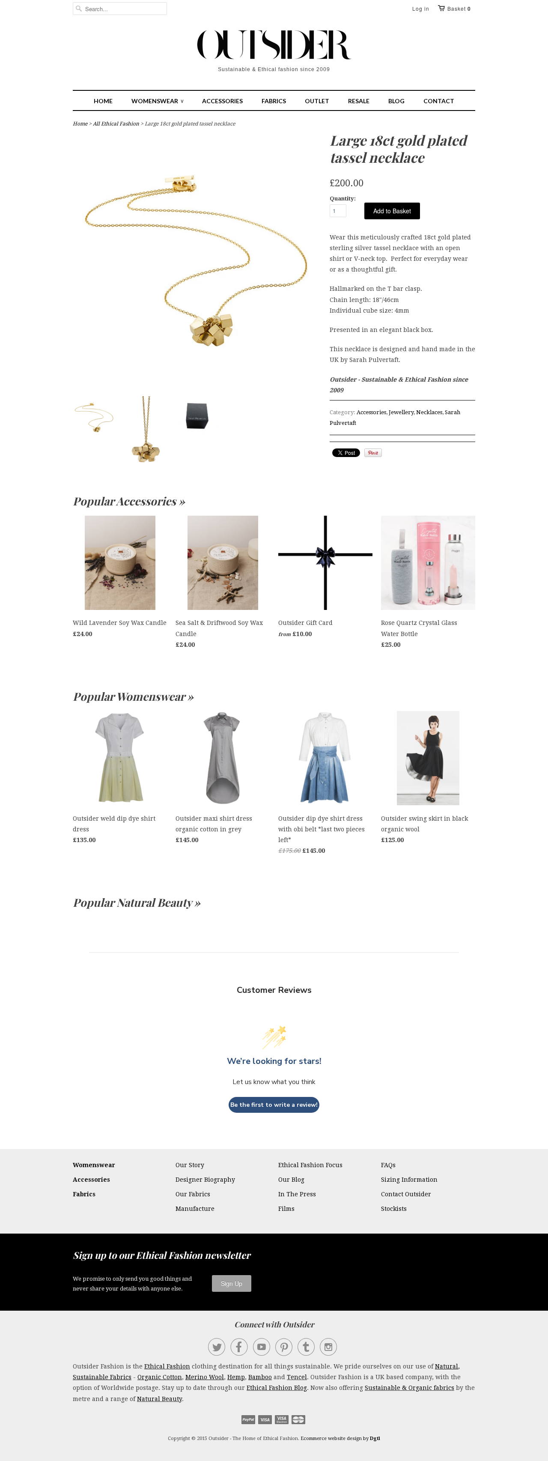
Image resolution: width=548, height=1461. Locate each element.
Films (286, 1208)
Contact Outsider (406, 1194)
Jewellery (401, 412)
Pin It (373, 452)
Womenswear (157, 101)
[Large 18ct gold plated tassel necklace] (197, 384)
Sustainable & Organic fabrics (409, 1387)
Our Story (190, 1165)
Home (103, 101)
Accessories (222, 101)
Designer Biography (205, 1179)
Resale (358, 101)
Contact (438, 101)
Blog (396, 101)
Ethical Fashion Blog (277, 1387)
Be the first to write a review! (274, 1105)
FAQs (388, 1165)
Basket (459, 8)
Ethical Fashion (167, 1366)
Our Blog (291, 1179)
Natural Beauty (159, 1398)
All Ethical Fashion (116, 124)
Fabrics (274, 101)
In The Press (297, 1194)
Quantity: (343, 198)
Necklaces (429, 412)
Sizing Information (409, 1179)
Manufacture (195, 1208)
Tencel (297, 1377)
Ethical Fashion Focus (310, 1165)
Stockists (394, 1208)
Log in (420, 8)
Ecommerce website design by (340, 1438)
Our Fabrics (193, 1194)
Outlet (317, 101)
